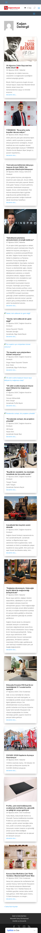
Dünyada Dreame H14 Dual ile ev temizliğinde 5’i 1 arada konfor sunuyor (19, 687)
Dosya (21, 172)
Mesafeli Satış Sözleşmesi (19, 918)
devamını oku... (11, 95)
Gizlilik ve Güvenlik (19, 921)
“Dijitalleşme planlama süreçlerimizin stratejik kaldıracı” (20, 239)
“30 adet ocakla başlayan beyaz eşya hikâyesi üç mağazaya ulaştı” (19, 388)
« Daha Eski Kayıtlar (11, 906)
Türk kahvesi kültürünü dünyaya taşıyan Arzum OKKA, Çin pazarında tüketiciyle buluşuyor (19, 167)
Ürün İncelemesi (24, 692)
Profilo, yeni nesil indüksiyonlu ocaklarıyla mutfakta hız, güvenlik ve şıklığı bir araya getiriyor (20, 808)
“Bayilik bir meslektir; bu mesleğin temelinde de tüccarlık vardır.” (20, 473)
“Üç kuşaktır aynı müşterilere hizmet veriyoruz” (18, 353)
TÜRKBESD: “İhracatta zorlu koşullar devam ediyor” (18, 131)
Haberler (22, 70)
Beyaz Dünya (23, 135)
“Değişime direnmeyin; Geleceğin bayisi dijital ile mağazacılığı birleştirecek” (20, 590)
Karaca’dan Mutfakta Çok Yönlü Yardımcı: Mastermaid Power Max (20, 875)
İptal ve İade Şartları (19, 916)
